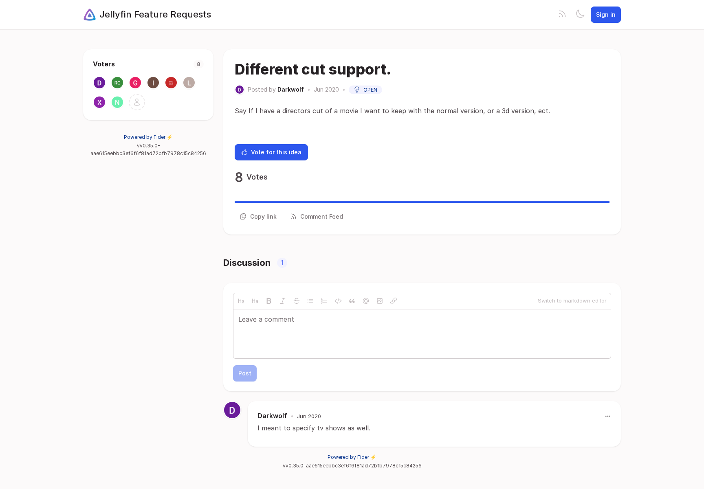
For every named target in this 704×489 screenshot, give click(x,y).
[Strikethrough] (296, 301)
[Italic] (283, 301)
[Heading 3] (255, 301)
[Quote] (352, 301)
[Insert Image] (380, 301)
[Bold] (269, 301)
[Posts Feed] (562, 15)
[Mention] (366, 301)
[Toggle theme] (580, 15)
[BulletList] (310, 301)
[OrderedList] (324, 301)
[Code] (338, 301)
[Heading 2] (241, 301)
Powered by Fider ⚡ (148, 137)
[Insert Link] (393, 301)
